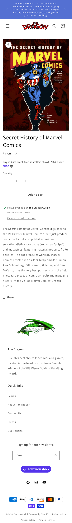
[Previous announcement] (7, 9)
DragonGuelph (21, 514)
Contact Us (14, 413)
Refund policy (59, 514)
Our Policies (15, 430)
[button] (7, 26)
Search (12, 396)
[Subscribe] (55, 455)
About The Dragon (19, 404)
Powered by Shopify (39, 514)
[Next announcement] (65, 9)
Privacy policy (28, 520)
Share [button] (10, 297)
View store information (21, 218)
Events (12, 422)
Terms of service (47, 520)
